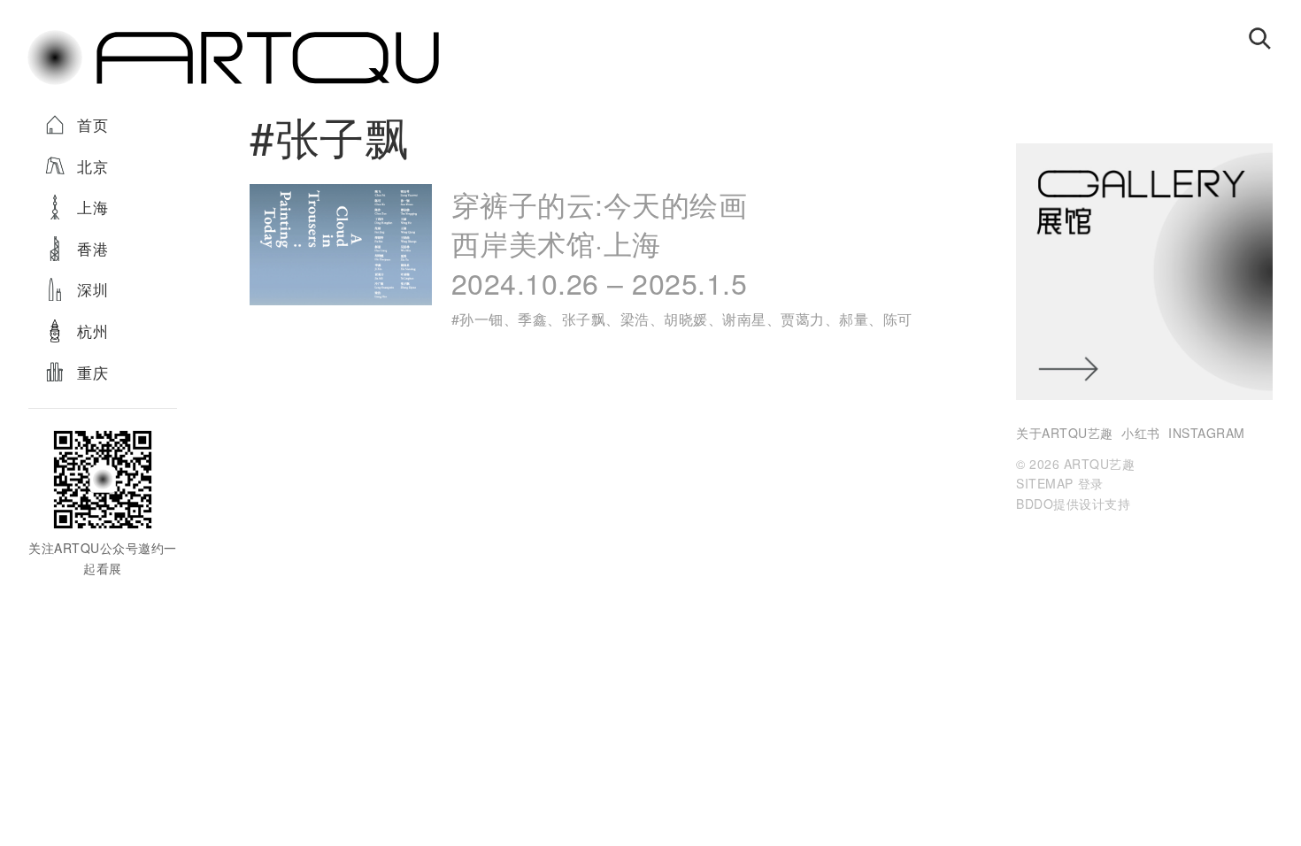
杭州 (92, 330)
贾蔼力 (803, 319)
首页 (92, 124)
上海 (92, 207)
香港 (92, 248)
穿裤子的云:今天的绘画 (599, 243)
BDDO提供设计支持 (1073, 503)
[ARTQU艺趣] (233, 83)
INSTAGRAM (1206, 433)
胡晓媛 (686, 319)
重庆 (92, 372)
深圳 (92, 289)
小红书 (1140, 433)
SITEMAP (1045, 483)
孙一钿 (481, 319)
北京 (92, 166)
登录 (1091, 483)
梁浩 (635, 319)
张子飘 (584, 319)
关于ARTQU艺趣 (1064, 433)
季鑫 (532, 319)
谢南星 (744, 319)
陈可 (897, 319)
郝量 (853, 319)
